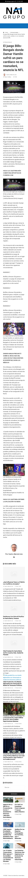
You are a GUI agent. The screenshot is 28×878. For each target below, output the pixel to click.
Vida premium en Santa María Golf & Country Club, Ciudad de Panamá (13, 652)
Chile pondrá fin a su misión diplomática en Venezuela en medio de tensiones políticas (12, 683)
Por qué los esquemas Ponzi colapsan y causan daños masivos (20, 808)
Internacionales (7, 42)
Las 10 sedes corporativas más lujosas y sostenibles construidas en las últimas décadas (8, 856)
